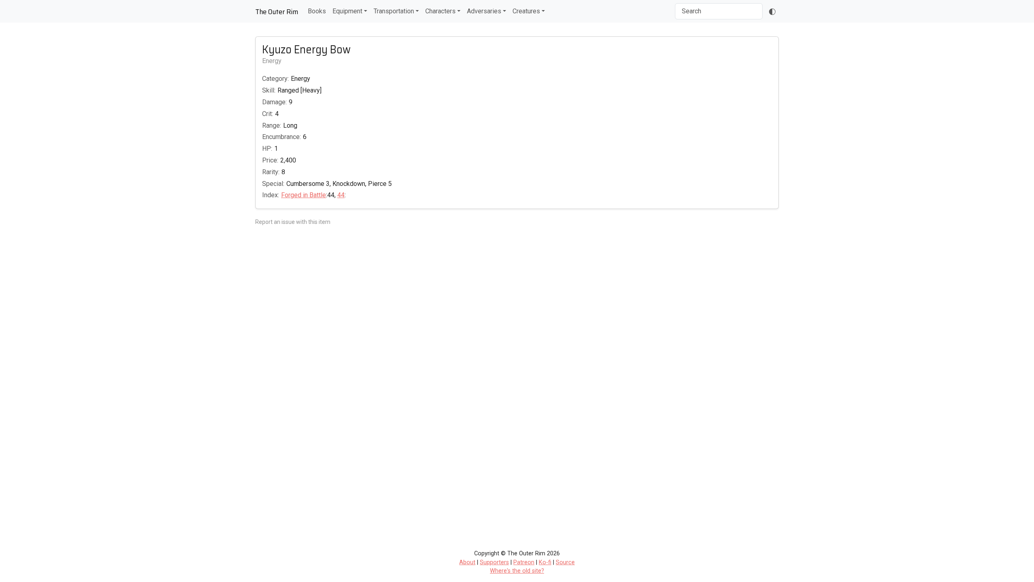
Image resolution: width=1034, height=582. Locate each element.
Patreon (523, 562)
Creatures (526, 11)
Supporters (494, 562)
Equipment (347, 11)
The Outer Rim (276, 11)
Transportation (394, 11)
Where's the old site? (517, 570)
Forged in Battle (303, 195)
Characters (440, 11)
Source (565, 562)
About (467, 562)
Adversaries (484, 11)
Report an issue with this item (292, 222)
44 (341, 195)
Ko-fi (545, 562)
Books (317, 11)
